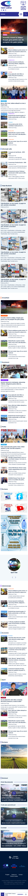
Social (5, 34)
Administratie (11, 60)
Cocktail (3, 827)
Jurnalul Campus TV (15, 32)
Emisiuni (3, 14)
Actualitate (6, 32)
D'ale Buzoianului (7, 782)
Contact (21, 874)
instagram (6, 10)
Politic (4, 426)
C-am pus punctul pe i (8, 805)
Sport (4, 680)
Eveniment (10, 122)
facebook (1, 10)
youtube (4, 10)
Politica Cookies (14, 876)
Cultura (10, 72)
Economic (5, 633)
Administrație (6, 586)
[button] (12, 577)
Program (7, 874)
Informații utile (7, 149)
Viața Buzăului (7, 185)
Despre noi (14, 874)
